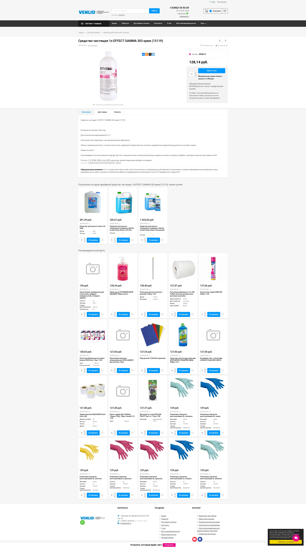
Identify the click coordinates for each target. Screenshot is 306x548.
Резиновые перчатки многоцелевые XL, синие (210, 415)
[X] (150, 54)
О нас (169, 23)
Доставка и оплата (141, 23)
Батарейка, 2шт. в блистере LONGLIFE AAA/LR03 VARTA (211, 359)
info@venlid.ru (184, 16)
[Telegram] (153, 54)
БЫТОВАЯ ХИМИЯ (93, 33)
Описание (86, 112)
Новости (125, 23)
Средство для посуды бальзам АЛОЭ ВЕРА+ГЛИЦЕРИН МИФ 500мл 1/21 (183, 360)
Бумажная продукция (207, 534)
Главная (81, 33)
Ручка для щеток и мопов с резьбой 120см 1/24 (151, 293)
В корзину (93, 240)
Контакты (158, 23)
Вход (213, 2)
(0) (89, 224)
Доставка (102, 112)
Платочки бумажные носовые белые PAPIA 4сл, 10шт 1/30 (92, 359)
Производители (167, 538)
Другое (118, 163)
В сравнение (223, 45)
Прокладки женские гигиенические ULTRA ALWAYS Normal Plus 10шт (121, 360)
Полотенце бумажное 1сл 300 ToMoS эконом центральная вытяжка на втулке (182, 294)
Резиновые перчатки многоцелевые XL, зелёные (181, 415)
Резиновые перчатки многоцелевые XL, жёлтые (91, 478)
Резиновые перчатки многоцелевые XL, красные (151, 478)
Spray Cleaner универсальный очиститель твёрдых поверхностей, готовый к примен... (92, 295)
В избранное (208, 45)
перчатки (122, 15)
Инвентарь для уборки (207, 516)
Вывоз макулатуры (168, 534)
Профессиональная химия (209, 522)
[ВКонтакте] (143, 54)
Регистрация (222, 2)
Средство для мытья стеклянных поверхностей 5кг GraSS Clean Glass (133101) (122, 228)
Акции (114, 23)
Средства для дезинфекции (209, 525)
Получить (169, 545)
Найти (154, 11)
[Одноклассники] (146, 54)
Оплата (117, 112)
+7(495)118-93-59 (179, 7)
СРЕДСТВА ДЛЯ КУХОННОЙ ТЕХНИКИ (116, 33)
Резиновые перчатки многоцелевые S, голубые (180, 478)
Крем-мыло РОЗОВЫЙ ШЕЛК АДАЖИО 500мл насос (121, 293)
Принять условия (286, 542)
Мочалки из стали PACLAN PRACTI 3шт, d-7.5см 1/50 (150, 415)
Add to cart (212, 71)
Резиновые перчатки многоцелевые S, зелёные (211, 478)
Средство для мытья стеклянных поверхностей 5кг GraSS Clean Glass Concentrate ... (152, 229)
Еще (202, 23)
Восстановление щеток (186, 23)
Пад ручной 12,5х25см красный (152, 358)
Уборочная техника (206, 519)
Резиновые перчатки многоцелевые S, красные (120, 478)
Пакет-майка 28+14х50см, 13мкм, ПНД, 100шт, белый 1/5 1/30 (122, 416)
